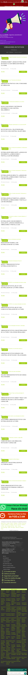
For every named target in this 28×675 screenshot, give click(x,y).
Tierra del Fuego (4, 527)
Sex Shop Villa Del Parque (3, 634)
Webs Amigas (14, 589)
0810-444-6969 (13, 68)
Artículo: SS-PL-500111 (5, 227)
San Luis (15, 524)
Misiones (7, 524)
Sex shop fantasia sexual (24, 646)
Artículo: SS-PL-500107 (5, 159)
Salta (6, 526)
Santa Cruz (18, 527)
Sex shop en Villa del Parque (8, 654)
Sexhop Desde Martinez (23, 630)
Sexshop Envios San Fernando (8, 604)
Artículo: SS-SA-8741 (5, 68)
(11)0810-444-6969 (10, 549)
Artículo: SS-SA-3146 (5, 136)
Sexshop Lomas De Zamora (3, 600)
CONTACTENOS (6, 569)
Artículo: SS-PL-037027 (5, 249)
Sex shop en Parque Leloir (19, 658)
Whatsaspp (7, 43)
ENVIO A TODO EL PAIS (8, 565)
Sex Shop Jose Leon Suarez (24, 642)
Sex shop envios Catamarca (19, 650)
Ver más (2, 71)
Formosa (19, 526)
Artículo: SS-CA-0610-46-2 (6, 90)
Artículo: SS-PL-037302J (6, 360)
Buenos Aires (3, 523)
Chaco (2, 528)
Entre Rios (24, 523)
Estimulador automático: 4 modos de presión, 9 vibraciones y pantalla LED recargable (13, 200)
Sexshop (2, 609)
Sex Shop (18, 661)
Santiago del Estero (10, 526)
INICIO (4, 556)
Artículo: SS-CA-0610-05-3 (6, 426)
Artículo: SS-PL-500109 (5, 182)
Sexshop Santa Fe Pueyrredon (13, 592)
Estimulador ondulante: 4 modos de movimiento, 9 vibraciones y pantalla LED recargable (14, 154)
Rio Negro (13, 527)
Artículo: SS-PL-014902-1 (6, 469)
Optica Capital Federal (23, 634)
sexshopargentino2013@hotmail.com (7, 41)
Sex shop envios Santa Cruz (3, 650)
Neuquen (22, 527)
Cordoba (8, 523)
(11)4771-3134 (3, 40)
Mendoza (15, 523)
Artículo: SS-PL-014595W (6, 113)
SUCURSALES (6, 558)
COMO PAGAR (6, 561)
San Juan (19, 524)
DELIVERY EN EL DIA (7, 563)
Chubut (9, 527)
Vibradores (11, 52)
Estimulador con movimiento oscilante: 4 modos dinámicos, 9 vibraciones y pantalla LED (12, 222)
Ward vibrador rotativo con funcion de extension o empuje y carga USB (12, 487)
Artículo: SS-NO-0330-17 (6, 314)
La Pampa (11, 524)
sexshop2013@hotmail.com (10, 551)
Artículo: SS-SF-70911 (5, 271)
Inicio (7, 52)
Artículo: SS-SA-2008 (5, 381)
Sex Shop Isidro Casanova (8, 646)
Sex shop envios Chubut (13, 650)
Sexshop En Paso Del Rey (19, 615)
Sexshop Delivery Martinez (18, 622)
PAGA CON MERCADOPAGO (9, 567)
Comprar (23, 71)
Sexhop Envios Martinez (3, 630)
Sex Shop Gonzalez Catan (13, 646)
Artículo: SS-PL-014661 (5, 447)
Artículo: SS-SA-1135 (5, 404)
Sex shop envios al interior (3, 654)
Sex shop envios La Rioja (8, 650)
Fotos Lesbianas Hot (3, 626)
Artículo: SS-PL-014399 (5, 492)
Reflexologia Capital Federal (8, 642)
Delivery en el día (9, 573)
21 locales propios (10, 571)
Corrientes (3, 524)
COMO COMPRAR (7, 560)
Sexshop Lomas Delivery (23, 596)
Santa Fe (11, 523)
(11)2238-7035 (10, 550)
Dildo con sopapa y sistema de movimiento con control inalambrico (11, 108)
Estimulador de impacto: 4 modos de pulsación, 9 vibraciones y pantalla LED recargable (14, 177)
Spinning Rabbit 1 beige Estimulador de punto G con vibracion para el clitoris (13, 63)
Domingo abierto (9, 580)
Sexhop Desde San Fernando (19, 630)
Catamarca (23, 524)
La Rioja (2, 526)
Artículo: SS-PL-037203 (5, 337)
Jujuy (16, 526)
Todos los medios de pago (12, 578)
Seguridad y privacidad (11, 576)
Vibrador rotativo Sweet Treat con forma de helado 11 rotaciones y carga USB (14, 399)
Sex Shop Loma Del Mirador (3, 642)
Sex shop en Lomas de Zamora (8, 662)
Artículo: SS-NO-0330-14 (6, 292)
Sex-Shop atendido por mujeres (14, 626)
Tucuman (19, 523)
